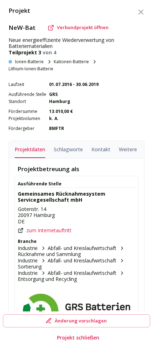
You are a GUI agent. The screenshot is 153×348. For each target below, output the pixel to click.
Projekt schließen (78, 337)
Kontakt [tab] (100, 149)
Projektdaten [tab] (30, 149)
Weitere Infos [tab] (134, 149)
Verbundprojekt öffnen (83, 27)
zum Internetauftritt (49, 230)
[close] (141, 12)
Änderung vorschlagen (81, 320)
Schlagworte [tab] (68, 149)
